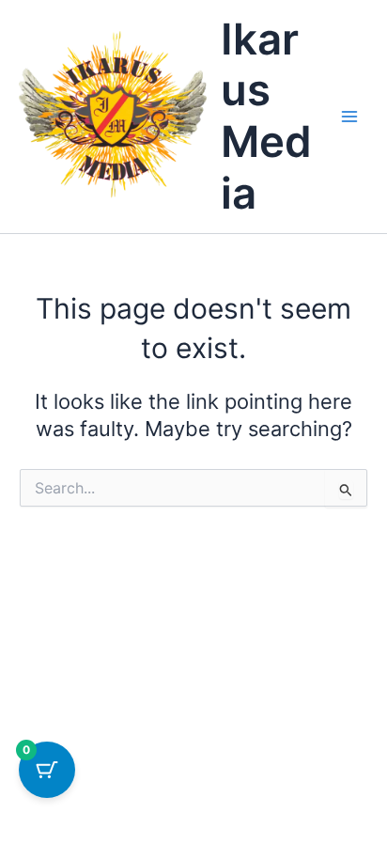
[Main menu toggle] (349, 116)
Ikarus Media (266, 116)
